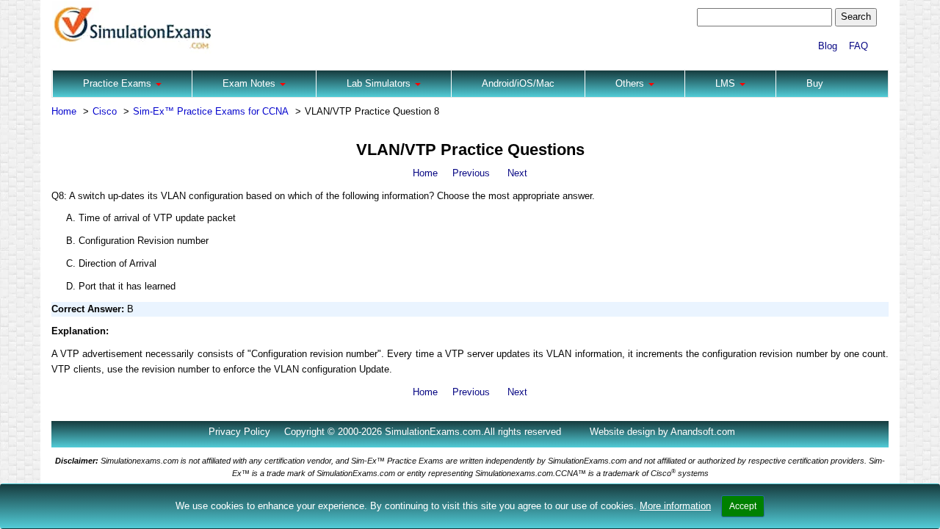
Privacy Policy (239, 431)
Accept (742, 506)
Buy (814, 83)
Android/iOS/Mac (518, 83)
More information (675, 505)
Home (63, 111)
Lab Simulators (380, 83)
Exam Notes (250, 83)
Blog (827, 45)
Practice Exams (118, 83)
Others (631, 83)
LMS (726, 83)
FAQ (858, 45)
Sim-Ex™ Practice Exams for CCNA (211, 111)
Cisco (105, 111)
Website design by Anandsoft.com (662, 431)
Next (517, 173)
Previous (471, 173)
